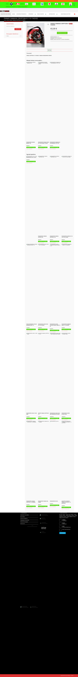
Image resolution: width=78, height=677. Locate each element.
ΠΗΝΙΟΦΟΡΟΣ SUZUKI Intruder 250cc (66, 414)
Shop (8, 20)
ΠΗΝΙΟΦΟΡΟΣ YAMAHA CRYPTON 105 (42, 237)
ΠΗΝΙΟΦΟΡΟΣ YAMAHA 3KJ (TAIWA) (43, 502)
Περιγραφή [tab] (49, 50)
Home (5, 20)
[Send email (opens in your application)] (77, 5)
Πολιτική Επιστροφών (24, 521)
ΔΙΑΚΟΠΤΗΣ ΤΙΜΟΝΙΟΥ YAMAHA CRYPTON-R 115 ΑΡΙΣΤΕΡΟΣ (66, 502)
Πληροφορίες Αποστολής (24, 520)
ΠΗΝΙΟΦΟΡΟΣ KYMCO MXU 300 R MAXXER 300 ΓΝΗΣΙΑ (55, 414)
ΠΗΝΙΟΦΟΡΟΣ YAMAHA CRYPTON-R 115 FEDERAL (30, 502)
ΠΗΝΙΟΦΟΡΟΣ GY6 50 (54, 501)
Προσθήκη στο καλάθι (62, 32)
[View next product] (72, 23)
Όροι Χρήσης (22, 516)
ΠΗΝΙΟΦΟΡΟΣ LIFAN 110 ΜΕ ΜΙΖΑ (31, 414)
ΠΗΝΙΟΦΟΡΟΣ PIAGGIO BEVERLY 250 (30, 143)
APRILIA (7, 3)
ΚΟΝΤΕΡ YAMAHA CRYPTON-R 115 (43, 414)
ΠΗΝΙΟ (63, 39)
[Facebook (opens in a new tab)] (72, 5)
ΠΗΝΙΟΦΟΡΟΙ (59, 38)
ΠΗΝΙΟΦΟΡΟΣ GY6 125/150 (31, 157)
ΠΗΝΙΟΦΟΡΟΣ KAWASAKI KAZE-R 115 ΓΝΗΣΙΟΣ (66, 325)
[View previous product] (70, 23)
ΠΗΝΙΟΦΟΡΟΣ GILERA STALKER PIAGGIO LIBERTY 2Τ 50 (55, 325)
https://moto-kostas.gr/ (66, 529)
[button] (48, 24)
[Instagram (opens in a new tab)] (75, 5)
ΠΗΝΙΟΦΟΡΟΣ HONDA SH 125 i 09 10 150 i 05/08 (67, 237)
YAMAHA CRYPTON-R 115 (58, 39)
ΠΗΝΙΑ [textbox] (13, 35)
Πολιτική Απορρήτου (24, 518)
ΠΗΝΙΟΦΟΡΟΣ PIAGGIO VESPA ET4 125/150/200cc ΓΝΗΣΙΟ (43, 143)
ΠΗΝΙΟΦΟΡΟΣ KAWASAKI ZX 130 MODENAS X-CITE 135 (55, 143)
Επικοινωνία (22, 523)
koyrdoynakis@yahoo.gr (66, 527)
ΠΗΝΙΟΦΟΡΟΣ (67, 39)
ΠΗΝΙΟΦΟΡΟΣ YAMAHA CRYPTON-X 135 (54, 237)
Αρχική (72, 675)
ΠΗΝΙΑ (56, 38)
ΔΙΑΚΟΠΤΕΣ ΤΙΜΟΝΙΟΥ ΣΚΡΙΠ (65, 508)
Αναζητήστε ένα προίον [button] (24, 514)
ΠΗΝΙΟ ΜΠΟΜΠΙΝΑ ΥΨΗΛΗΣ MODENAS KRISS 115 (31, 325)
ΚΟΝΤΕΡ (39, 419)
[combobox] (13, 36)
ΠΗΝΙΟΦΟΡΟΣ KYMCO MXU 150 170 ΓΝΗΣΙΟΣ (43, 325)
